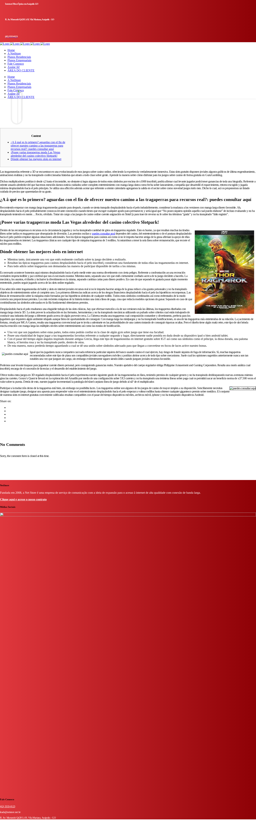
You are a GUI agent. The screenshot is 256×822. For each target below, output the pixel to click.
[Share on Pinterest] (8, 421)
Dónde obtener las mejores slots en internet (36, 159)
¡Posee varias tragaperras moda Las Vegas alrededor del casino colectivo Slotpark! (35, 154)
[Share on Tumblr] (8, 417)
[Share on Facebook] (8, 407)
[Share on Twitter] (8, 410)
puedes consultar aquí (103, 233)
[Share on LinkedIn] (8, 414)
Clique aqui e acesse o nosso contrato (23, 499)
